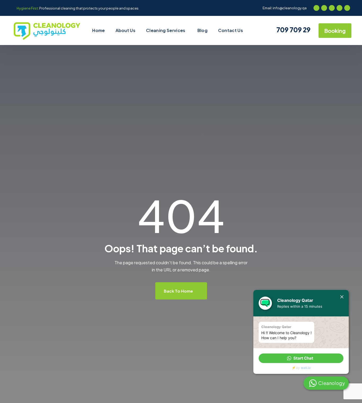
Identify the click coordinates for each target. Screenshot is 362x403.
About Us (126, 30)
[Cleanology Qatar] (46, 30)
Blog (202, 30)
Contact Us (230, 30)
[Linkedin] (347, 8)
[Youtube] (339, 8)
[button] (301, 358)
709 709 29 (293, 30)
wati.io (306, 368)
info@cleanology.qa (290, 8)
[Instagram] (332, 8)
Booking (335, 30)
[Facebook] (316, 8)
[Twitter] (324, 8)
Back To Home (179, 290)
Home (98, 30)
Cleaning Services (165, 30)
